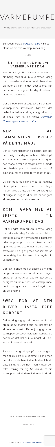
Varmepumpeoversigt (35, 442)
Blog (32, 424)
